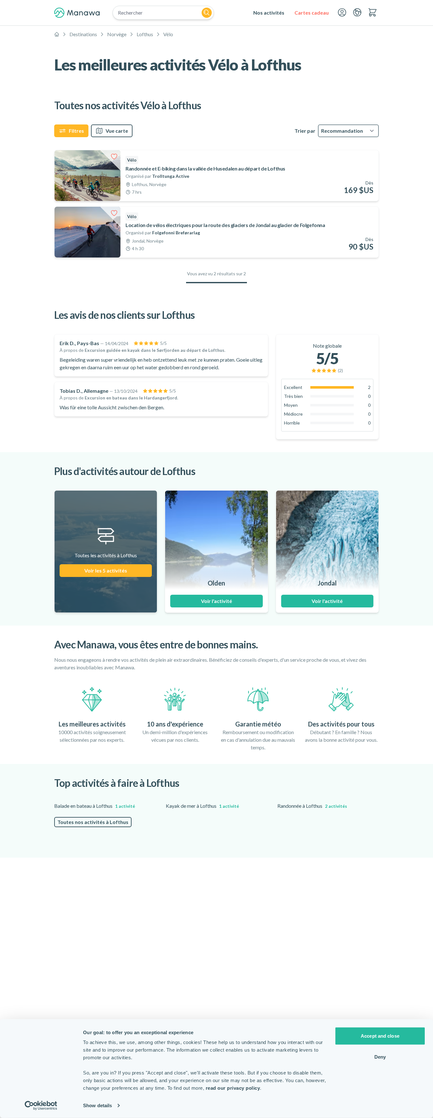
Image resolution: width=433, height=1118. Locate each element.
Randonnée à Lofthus (312, 806)
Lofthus (145, 34)
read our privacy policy (233, 1088)
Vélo (168, 34)
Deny (380, 1056)
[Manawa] (77, 13)
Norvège (116, 34)
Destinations (83, 34)
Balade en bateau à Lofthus (94, 806)
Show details (97, 1105)
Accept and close (380, 1036)
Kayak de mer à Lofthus (202, 806)
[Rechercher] (207, 13)
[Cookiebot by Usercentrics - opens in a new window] (41, 1105)
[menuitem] (269, 12)
